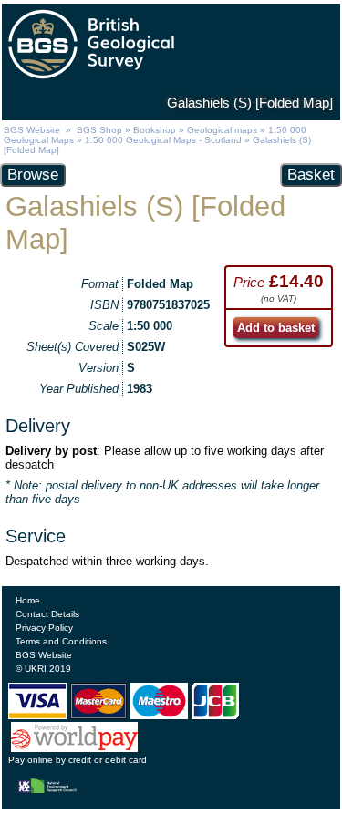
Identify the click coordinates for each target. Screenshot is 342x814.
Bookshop (154, 130)
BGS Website (32, 130)
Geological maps (222, 130)
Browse (32, 174)
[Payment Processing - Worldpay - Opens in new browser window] (74, 747)
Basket (311, 174)
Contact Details (47, 614)
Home (28, 600)
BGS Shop (99, 130)
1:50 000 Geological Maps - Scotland (163, 140)
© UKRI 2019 (43, 669)
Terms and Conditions (61, 641)
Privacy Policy (44, 628)
